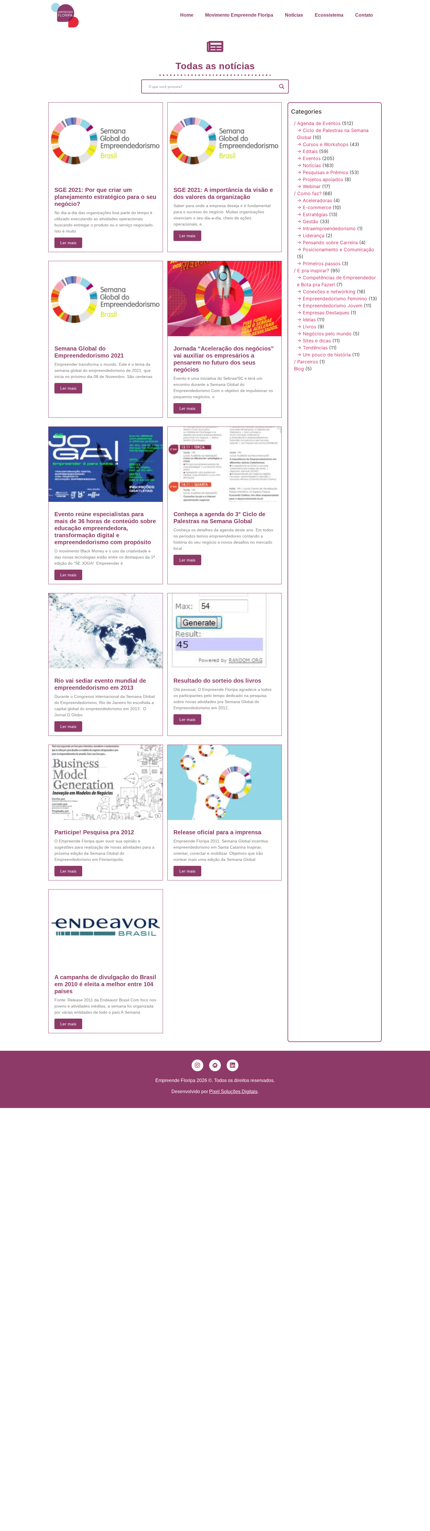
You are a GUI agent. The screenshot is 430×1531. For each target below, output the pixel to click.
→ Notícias (309, 165)
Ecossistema (329, 15)
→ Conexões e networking (326, 291)
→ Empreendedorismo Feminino (332, 298)
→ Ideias (306, 320)
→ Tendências (312, 348)
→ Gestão (308, 221)
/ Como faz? (307, 193)
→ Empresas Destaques (323, 312)
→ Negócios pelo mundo (324, 334)
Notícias (294, 15)
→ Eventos (309, 158)
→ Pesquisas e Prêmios (322, 172)
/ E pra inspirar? (311, 270)
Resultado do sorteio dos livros (217, 680)
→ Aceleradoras (314, 200)
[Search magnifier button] (282, 86)
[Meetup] (215, 1065)
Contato (364, 15)
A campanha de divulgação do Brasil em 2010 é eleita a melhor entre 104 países (105, 984)
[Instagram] (197, 1065)
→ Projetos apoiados (320, 179)
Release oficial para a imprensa (217, 832)
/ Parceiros (306, 362)
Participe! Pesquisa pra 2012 (94, 832)
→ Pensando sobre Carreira (327, 242)
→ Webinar (309, 186)
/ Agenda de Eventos (317, 123)
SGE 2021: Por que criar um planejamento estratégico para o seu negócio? (105, 197)
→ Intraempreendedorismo (326, 228)
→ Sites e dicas (314, 341)
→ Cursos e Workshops (322, 144)
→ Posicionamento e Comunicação (335, 249)
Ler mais (68, 242)
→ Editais (307, 151)
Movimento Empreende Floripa (239, 15)
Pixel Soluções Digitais (233, 1091)
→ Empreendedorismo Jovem (329, 305)
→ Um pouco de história (324, 355)
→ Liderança (310, 235)
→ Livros (306, 327)
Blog (299, 369)
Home (186, 15)
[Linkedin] (232, 1065)
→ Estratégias (312, 214)
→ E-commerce (314, 207)
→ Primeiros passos (318, 263)
